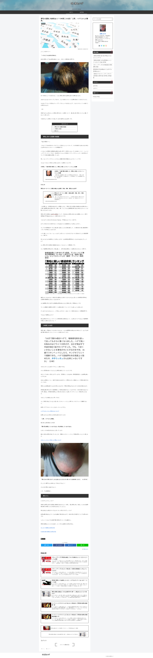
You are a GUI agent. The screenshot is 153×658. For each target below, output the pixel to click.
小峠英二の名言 (58, 128)
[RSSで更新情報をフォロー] (106, 46)
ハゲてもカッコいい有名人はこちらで (50, 411)
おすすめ (95, 85)
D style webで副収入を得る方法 (48, 531)
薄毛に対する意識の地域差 (60, 126)
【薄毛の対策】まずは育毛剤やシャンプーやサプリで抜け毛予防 (102, 61)
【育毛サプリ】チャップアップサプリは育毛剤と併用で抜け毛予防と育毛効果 (102, 75)
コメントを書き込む (65, 644)
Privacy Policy (96, 96)
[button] (112, 19)
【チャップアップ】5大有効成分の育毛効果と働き (102, 65)
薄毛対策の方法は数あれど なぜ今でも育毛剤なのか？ (102, 70)
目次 (63, 124)
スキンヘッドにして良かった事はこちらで (51, 440)
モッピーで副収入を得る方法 (48, 527)
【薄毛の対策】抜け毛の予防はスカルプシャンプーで (102, 56)
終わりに (57, 130)
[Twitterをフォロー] (101, 46)
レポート (43, 538)
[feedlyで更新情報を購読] (104, 46)
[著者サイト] (99, 46)
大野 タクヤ (103, 33)
